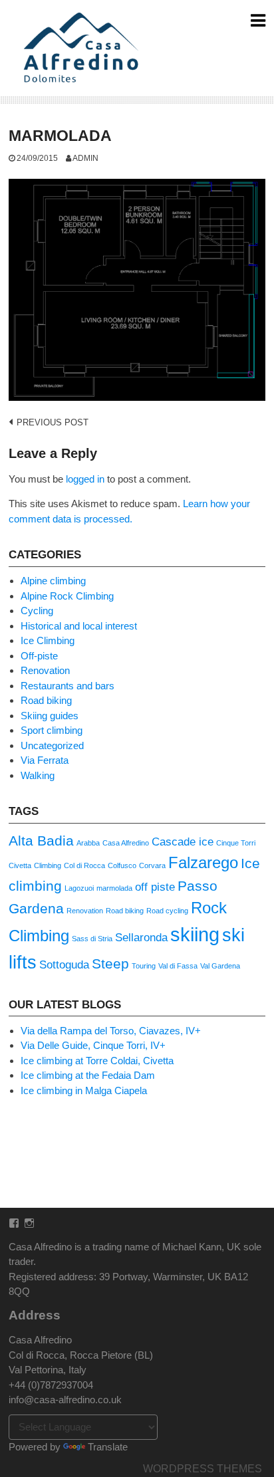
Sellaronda (141, 937)
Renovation (45, 670)
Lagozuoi (79, 888)
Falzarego (203, 862)
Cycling (37, 610)
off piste (155, 887)
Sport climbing (51, 730)
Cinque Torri (235, 843)
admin (85, 158)
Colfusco (122, 865)
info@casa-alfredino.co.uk (65, 1399)
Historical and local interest (79, 625)
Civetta (20, 865)
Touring (144, 966)
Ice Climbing (47, 640)
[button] (83, 48)
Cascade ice (182, 842)
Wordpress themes (202, 1468)
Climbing (47, 865)
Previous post (52, 422)
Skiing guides (49, 715)
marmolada (114, 888)
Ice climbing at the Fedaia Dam (88, 1075)
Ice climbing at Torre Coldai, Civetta (97, 1060)
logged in (85, 479)
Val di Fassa (178, 966)
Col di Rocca (84, 865)
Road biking (46, 700)
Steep (110, 963)
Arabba (88, 843)
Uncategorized (52, 745)
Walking (38, 775)
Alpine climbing (53, 580)
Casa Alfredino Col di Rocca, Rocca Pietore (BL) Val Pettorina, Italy (81, 1354)
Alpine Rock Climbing (67, 596)
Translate (108, 1446)
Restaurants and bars (67, 685)
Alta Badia (41, 840)
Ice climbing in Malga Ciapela (84, 1090)
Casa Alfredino (125, 843)
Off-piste (39, 655)
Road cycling (167, 911)
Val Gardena (220, 966)
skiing (194, 934)
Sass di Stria (92, 939)
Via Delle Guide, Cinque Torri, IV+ (93, 1045)
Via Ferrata (44, 760)
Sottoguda (64, 965)
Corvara (152, 865)
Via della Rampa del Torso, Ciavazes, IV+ (111, 1030)
